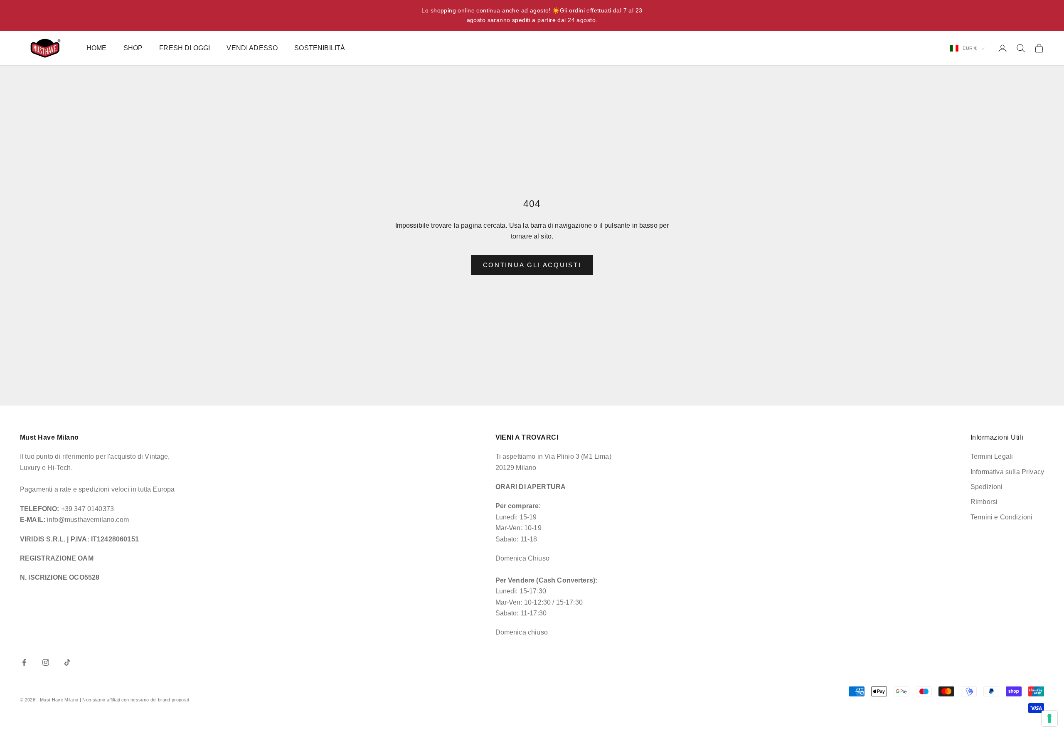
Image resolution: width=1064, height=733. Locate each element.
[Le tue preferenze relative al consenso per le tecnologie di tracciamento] (1049, 718)
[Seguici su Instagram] (46, 662)
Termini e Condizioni (1001, 517)
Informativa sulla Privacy (1007, 471)
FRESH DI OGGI (184, 48)
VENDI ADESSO (252, 48)
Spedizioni (986, 486)
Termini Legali (991, 456)
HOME (96, 48)
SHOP (133, 48)
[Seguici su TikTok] (67, 662)
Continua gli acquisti (532, 264)
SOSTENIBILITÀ (319, 48)
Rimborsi (984, 501)
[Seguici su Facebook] (24, 662)
